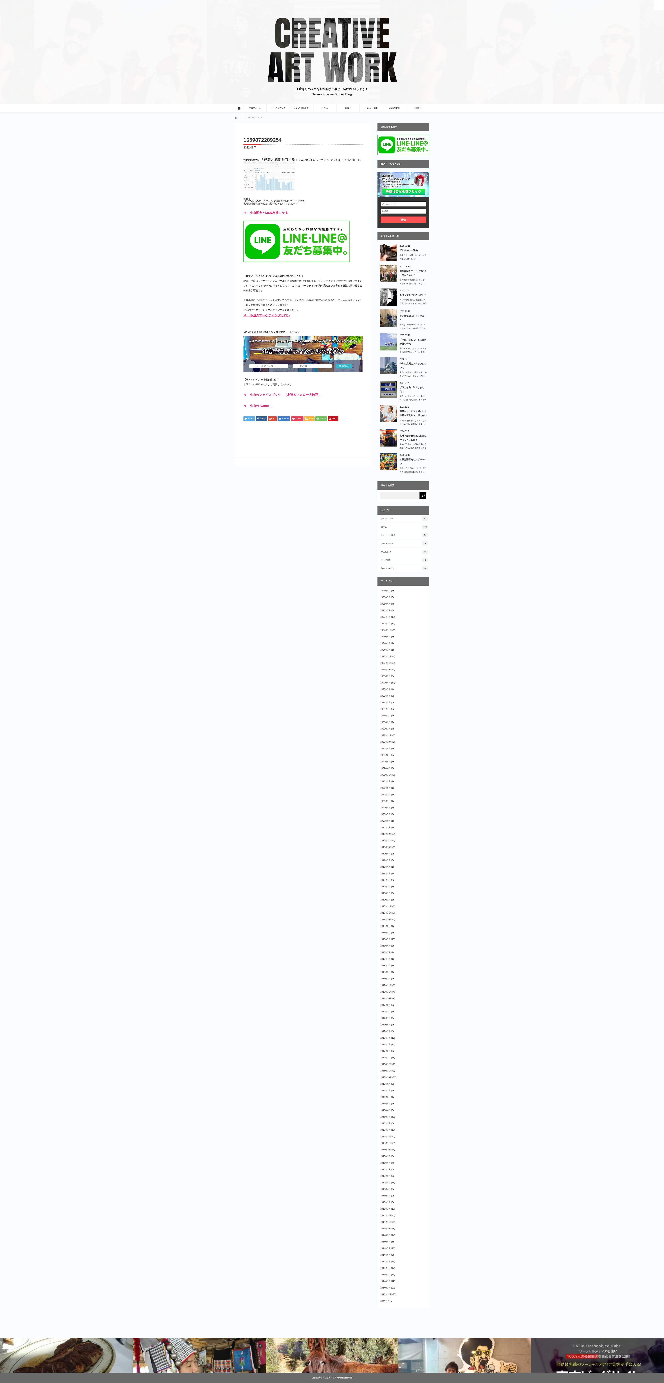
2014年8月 (385, 1242)
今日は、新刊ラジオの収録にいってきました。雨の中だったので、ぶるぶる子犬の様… (413, 328)
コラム (325, 108)
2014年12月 (386, 1215)
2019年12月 (386, 834)
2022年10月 (386, 742)
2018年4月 (385, 959)
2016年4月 (385, 1110)
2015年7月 (385, 1169)
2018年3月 (385, 965)
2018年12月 (386, 906)
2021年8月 (385, 788)
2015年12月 (386, 1136)
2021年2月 (385, 794)
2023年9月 (385, 676)
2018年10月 (386, 919)
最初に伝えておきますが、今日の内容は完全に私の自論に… (413, 470)
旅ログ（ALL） (404, 568)
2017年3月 (385, 1044)
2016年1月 (385, 1130)
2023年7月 (385, 689)
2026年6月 (385, 604)
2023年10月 (386, 669)
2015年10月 (386, 1149)
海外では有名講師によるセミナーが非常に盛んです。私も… (413, 282)
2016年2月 (385, 1123)
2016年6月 (385, 1097)
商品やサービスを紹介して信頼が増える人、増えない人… (413, 414)
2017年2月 (385, 1051)
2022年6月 (385, 761)
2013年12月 (386, 1294)
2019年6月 (385, 867)
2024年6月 (385, 637)
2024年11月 (386, 630)
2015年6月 (385, 1176)
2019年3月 (385, 886)
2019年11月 (386, 840)
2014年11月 (386, 1222)
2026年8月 (385, 590)
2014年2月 (385, 1281)
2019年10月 (386, 847)
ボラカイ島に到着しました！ (412, 389)
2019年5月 (385, 873)
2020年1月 (385, 827)
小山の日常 (404, 552)
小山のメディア (278, 108)
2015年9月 (385, 1156)
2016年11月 (386, 1071)
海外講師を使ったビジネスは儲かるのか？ (413, 273)
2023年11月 (386, 663)
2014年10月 (386, 1228)
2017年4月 (385, 1038)
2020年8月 (385, 808)
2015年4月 (385, 1189)
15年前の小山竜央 (409, 250)
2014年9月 (385, 1235)
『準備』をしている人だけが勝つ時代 (413, 341)
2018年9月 (385, 926)
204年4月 (384, 1301)
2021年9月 (385, 781)
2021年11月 (386, 775)
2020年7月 (385, 814)
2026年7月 (385, 597)
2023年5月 (385, 702)
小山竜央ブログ (329, 1378)
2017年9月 (385, 1005)
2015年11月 (386, 1143)
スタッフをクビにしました (413, 295)
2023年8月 (385, 683)
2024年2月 (385, 643)
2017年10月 (386, 998)
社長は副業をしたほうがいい (413, 461)
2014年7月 (385, 1248)
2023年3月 (385, 715)
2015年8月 (385, 1163)
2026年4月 (385, 617)
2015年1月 (385, 1209)
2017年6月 (385, 1025)
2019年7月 (385, 860)
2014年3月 (385, 1274)
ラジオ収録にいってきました (413, 317)
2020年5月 (385, 821)
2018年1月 (385, 978)
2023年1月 (385, 729)
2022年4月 (385, 768)
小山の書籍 (394, 108)
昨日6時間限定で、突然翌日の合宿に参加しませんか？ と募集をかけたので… (413, 303)
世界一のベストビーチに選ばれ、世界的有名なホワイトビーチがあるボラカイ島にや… (413, 399)
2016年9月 (385, 1084)
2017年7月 (385, 1018)
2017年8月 (385, 1011)
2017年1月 (385, 1057)
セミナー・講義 (403, 535)
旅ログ (348, 108)
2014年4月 (385, 1268)
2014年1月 (385, 1288)
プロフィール (255, 108)
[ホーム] (239, 108)
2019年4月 (385, 880)
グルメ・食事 (371, 108)
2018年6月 (385, 946)
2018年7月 (385, 939)
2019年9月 (385, 854)
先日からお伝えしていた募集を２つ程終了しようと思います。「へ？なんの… (413, 352)
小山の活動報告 (301, 108)
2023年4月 (385, 709)
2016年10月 (386, 1077)
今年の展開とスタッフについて (413, 365)
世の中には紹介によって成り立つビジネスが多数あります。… (413, 422)
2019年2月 (385, 893)
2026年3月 (385, 623)
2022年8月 (385, 755)
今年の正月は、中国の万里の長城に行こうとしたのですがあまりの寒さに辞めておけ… (413, 448)
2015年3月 (385, 1196)
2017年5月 (385, 1031)
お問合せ (417, 108)
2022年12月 (386, 735)
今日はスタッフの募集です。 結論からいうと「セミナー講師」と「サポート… (413, 376)
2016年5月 (385, 1103)
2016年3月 (385, 1117)
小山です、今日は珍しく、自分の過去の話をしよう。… (413, 257)
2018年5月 (385, 952)
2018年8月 (385, 932)
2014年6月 (385, 1255)
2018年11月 (386, 913)
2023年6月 (385, 696)
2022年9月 (385, 748)
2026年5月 (385, 610)
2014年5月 (385, 1261)
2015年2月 (385, 1202)
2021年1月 (385, 801)
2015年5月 (385, 1182)
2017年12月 (386, 985)
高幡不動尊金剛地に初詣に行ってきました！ (413, 437)
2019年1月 (385, 900)
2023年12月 (386, 656)
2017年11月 (386, 992)
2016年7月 (385, 1090)
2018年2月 (385, 972)
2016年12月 (386, 1064)
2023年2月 (385, 722)
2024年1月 (385, 650)
